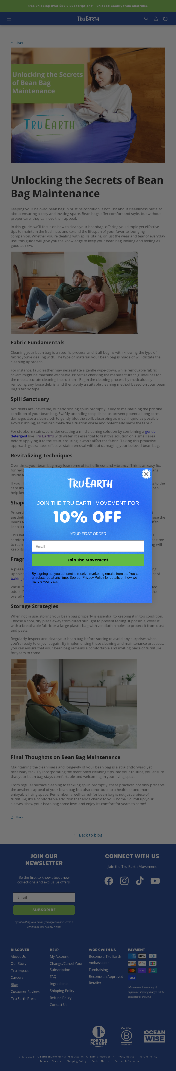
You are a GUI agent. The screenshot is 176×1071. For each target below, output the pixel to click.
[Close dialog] (146, 474)
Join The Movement (88, 560)
